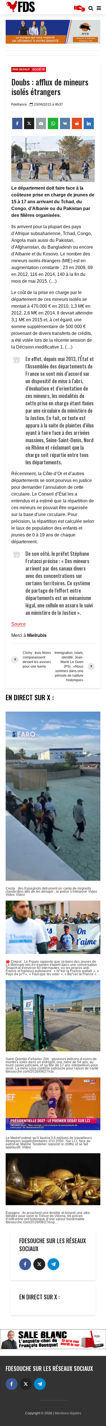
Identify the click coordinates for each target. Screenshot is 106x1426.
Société (38, 69)
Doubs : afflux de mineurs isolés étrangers (49, 87)
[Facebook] (25, 1264)
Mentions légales (68, 1413)
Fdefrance (19, 104)
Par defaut (21, 69)
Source (18, 624)
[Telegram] (53, 1264)
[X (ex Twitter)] (39, 1264)
